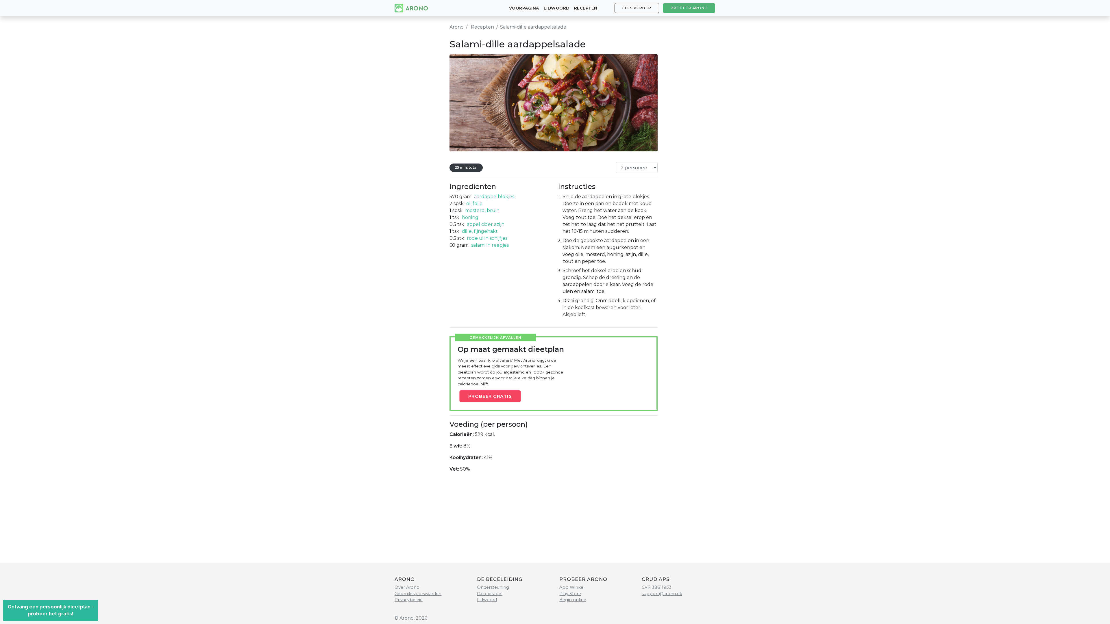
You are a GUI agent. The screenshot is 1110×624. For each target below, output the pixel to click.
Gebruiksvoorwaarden (418, 593)
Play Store (570, 593)
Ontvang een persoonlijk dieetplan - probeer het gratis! (51, 610)
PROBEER (490, 396)
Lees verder (636, 8)
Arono (456, 27)
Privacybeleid (409, 599)
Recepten (585, 8)
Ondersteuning (493, 587)
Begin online (572, 599)
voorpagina (524, 8)
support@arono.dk (662, 593)
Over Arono (407, 587)
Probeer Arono (689, 8)
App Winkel (571, 587)
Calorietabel (489, 593)
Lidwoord (556, 8)
